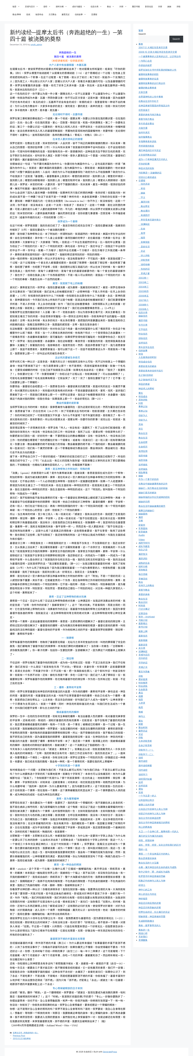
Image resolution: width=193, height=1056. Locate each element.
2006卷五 (144, 295)
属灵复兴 (143, 554)
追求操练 (143, 464)
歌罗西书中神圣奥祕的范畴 (152, 876)
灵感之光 (143, 667)
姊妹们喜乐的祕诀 (147, 492)
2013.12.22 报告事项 (22, 1038)
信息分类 (94, 6)
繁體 (141, 30)
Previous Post (19, 1035)
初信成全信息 (145, 361)
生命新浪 (143, 689)
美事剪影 (144, 242)
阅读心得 (143, 933)
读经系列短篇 (145, 779)
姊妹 (169, 6)
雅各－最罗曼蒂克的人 (150, 925)
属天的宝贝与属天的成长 (151, 836)
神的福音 (143, 898)
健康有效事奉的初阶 (149, 74)
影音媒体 (143, 531)
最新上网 (143, 631)
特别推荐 (143, 682)
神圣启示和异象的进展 (150, 907)
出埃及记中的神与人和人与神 (153, 809)
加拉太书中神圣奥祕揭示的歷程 (154, 822)
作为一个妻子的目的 (149, 479)
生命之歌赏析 (145, 745)
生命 (142, 228)
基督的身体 (144, 594)
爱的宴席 (143, 679)
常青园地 (143, 528)
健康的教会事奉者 (147, 87)
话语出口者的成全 (147, 177)
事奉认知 (143, 406)
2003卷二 (144, 282)
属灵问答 (144, 202)
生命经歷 (143, 442)
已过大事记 (144, 609)
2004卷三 (144, 287)
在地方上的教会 (146, 585)
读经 (45, 6)
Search (142, 34)
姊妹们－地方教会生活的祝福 (153, 488)
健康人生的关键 (146, 804)
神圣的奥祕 (144, 384)
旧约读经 (143, 770)
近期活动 (143, 613)
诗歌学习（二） (146, 754)
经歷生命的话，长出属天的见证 (154, 912)
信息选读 (144, 184)
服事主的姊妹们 (146, 510)
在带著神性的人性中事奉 (151, 96)
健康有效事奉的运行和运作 (152, 83)
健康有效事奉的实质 (149, 79)
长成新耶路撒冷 (146, 921)
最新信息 (143, 636)
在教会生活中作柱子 (149, 101)
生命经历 (143, 446)
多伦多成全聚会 (146, 123)
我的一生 (143, 849)
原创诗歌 (143, 399)
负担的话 (144, 269)
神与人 (142, 716)
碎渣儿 (142, 885)
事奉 (141, 44)
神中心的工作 (145, 889)
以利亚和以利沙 (146, 800)
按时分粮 (60, 6)
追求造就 (143, 785)
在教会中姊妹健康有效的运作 (153, 483)
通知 (141, 789)
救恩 (141, 707)
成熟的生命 (144, 563)
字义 (142, 197)
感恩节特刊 (144, 543)
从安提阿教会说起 (147, 155)
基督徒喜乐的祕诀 (147, 366)
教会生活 (143, 433)
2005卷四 (143, 291)
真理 (142, 233)
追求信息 (143, 342)
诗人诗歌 (144, 255)
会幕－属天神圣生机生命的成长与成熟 (157, 867)
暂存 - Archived (147, 616)
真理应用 (143, 451)
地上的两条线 (145, 827)
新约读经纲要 (145, 765)
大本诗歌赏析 (145, 741)
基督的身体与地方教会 (150, 114)
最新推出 (143, 623)
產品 (141, 692)
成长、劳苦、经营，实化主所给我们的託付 (160, 845)
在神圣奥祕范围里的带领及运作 (154, 105)
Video (142, 539)
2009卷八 (144, 309)
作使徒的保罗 (145, 65)
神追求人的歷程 (146, 388)
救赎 (141, 712)
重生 (141, 393)
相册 (141, 696)
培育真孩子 (144, 110)
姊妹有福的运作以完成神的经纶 (154, 497)
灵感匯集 (143, 940)
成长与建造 (77, 6)
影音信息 (149, 6)
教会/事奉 (16, 14)
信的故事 (79, 14)
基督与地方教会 (146, 119)
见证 (142, 251)
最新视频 (143, 640)
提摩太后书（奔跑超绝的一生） (26, 1033)
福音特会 (39, 14)
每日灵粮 (143, 574)
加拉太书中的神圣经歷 (150, 818)
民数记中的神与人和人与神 (152, 880)
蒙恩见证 (66, 14)
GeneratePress (110, 1051)
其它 (141, 429)
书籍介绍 (143, 620)
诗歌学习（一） (146, 750)
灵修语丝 (143, 578)
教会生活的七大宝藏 (149, 863)
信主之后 (143, 549)
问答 (121, 6)
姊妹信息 (143, 316)
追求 (141, 782)
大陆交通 (143, 128)
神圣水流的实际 (146, 168)
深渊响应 (144, 224)
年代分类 (143, 325)
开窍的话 (143, 662)
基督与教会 (144, 590)
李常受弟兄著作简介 (150, 219)
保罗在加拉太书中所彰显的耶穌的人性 (157, 70)
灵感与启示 (30, 6)
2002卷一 (143, 278)
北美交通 (143, 92)
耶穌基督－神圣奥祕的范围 (152, 916)
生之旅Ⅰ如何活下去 (148, 379)
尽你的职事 (144, 164)
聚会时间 (143, 727)
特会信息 (143, 334)
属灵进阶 (143, 558)
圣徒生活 (144, 246)
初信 (142, 188)
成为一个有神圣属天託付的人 (153, 159)
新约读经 (143, 761)
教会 (109, 6)
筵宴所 (142, 525)
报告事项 (143, 472)
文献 (141, 520)
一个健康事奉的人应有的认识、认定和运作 (160, 56)
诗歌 (179, 6)
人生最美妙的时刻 (147, 357)
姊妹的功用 (144, 501)
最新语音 (143, 644)
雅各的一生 (144, 930)
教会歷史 (144, 206)
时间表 (142, 605)
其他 (141, 424)
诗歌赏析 (144, 260)
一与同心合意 (145, 61)
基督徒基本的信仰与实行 (151, 370)
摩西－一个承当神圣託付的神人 (154, 854)
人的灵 (142, 703)
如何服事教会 (145, 137)
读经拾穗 (144, 264)
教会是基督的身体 (147, 858)
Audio (142, 535)
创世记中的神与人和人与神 (152, 813)
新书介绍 (143, 627)
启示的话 (143, 658)
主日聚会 (52, 14)
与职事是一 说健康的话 (150, 172)
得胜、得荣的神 (146, 840)
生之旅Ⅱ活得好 (146, 375)
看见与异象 (144, 671)
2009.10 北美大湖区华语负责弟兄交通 (158, 52)
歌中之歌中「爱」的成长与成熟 (154, 871)
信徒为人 (143, 415)
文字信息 (143, 329)
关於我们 (143, 936)
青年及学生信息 (146, 347)
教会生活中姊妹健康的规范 (152, 506)
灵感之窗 (144, 273)
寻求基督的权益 (146, 146)
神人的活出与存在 (147, 894)
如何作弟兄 (144, 132)
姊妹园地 (143, 514)
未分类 (142, 648)
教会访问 (143, 602)
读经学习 (143, 774)
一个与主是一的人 (147, 795)
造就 (28, 14)
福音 (14, 6)
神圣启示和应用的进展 (150, 903)
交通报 (94, 14)
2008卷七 (143, 304)
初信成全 (143, 396)
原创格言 (143, 569)
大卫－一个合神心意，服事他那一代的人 (159, 831)
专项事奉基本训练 (147, 141)
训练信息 (143, 338)
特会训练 (143, 686)
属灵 (141, 517)
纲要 (141, 724)
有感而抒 (144, 215)
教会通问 (144, 210)
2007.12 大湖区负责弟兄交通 (153, 47)
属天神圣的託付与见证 (150, 150)
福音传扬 (143, 455)
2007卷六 (143, 300)
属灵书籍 (136, 6)
